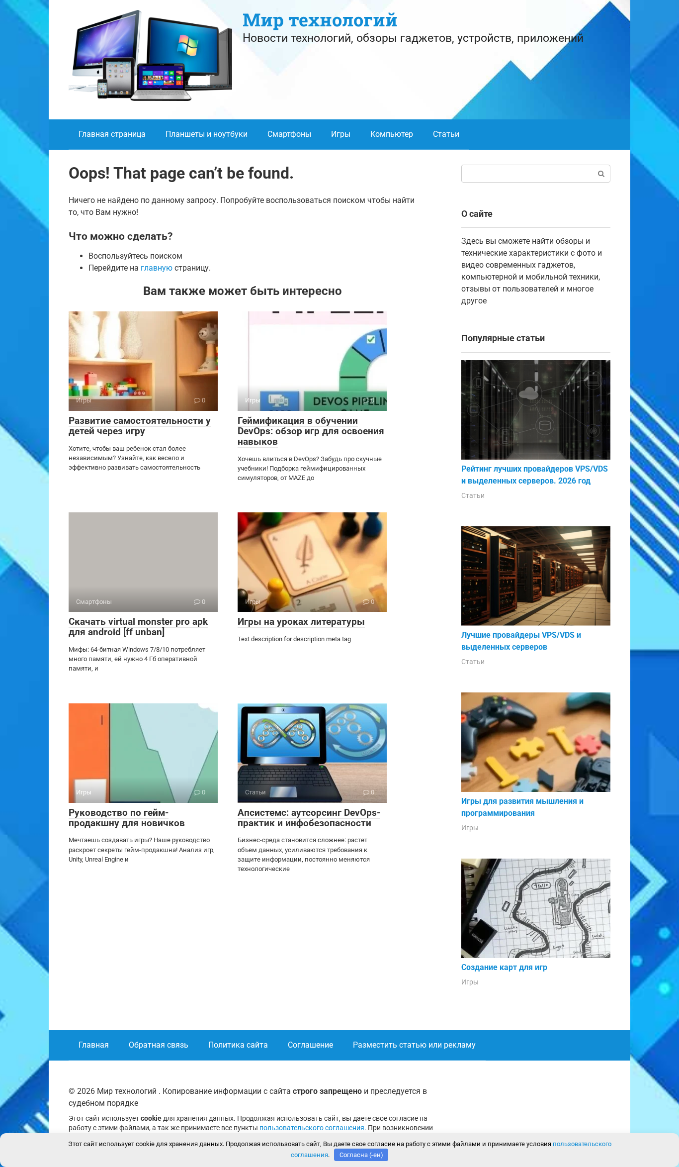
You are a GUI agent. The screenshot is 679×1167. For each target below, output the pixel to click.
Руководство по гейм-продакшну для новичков (127, 818)
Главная (94, 1045)
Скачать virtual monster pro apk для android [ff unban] (138, 627)
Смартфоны (289, 134)
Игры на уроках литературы (301, 621)
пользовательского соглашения (311, 1128)
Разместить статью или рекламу (414, 1045)
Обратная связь (158, 1045)
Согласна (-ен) (361, 1155)
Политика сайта (238, 1045)
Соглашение (310, 1045)
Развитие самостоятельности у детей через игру (140, 426)
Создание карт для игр (504, 967)
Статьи (446, 134)
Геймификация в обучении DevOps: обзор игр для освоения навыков (311, 431)
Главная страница (112, 134)
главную (156, 268)
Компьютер (391, 134)
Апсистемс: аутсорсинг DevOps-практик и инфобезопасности (309, 818)
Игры (340, 134)
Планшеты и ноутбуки (207, 134)
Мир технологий (320, 19)
